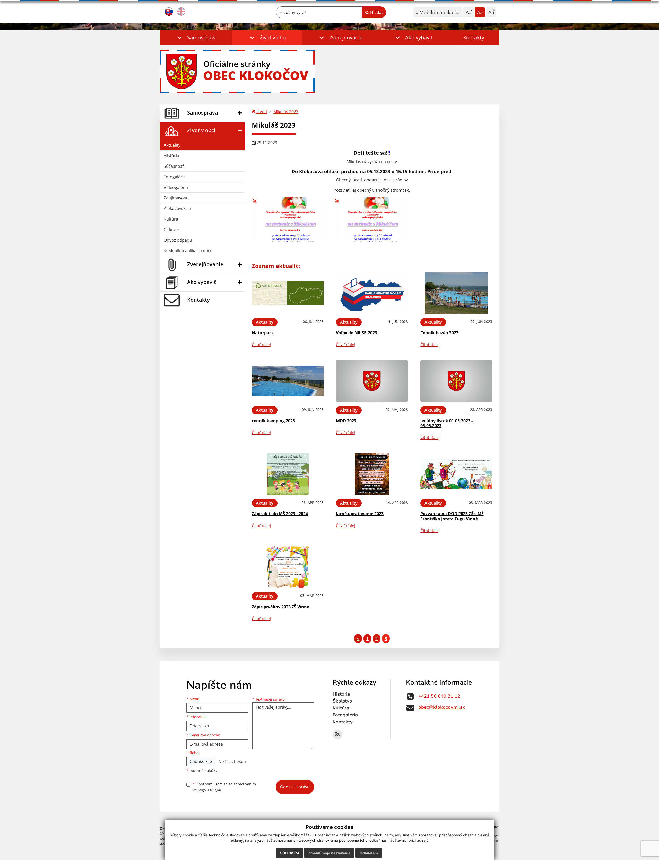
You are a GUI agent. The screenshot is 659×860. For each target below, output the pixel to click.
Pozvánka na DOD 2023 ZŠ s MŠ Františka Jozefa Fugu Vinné (452, 516)
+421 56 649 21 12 (439, 696)
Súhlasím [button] (289, 853)
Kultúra (171, 219)
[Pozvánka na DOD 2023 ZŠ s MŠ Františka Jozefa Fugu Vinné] (456, 474)
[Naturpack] (288, 293)
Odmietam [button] (369, 853)
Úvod (261, 112)
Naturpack (263, 333)
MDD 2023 (346, 421)
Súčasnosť (174, 166)
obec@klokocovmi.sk (441, 707)
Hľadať (376, 12)
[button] (196, 37)
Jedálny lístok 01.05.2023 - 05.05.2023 (446, 423)
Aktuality (172, 145)
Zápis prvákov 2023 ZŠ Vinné (280, 607)
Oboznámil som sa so (224, 787)
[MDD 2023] (372, 381)
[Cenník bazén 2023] (456, 293)
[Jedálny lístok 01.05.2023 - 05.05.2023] (456, 381)
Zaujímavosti (176, 198)
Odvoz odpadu (178, 240)
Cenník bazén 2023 (439, 333)
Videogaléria (176, 187)
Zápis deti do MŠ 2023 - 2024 (280, 513)
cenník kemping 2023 (273, 421)
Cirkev (170, 229)
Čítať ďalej (261, 344)
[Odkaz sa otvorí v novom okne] (337, 734)
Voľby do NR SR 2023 (356, 333)
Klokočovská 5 (177, 208)
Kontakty (473, 37)
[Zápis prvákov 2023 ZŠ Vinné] (288, 567)
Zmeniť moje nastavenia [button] (329, 853)
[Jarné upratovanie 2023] (372, 474)
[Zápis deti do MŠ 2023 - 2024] (288, 474)
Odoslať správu (295, 787)
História (171, 156)
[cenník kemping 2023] (288, 381)
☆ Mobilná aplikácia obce (188, 250)
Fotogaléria (175, 177)
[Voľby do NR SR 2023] (372, 293)
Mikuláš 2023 (285, 112)
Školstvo (342, 701)
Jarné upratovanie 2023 (360, 513)
